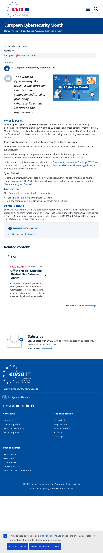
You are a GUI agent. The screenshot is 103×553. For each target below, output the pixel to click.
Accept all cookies (17, 546)
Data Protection (62, 428)
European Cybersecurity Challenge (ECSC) (74, 162)
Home (7, 31)
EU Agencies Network (19, 397)
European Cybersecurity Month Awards (34, 67)
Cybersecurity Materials (23, 234)
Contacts (8, 420)
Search (95, 12)
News (12, 256)
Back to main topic (17, 46)
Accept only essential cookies (45, 546)
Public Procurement (14, 428)
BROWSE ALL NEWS (75, 305)
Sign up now (34, 348)
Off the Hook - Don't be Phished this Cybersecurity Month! (28, 274)
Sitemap (58, 436)
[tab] (12, 257)
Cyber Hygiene (27, 31)
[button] (88, 9)
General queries (12, 424)
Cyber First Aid (24, 184)
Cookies (58, 432)
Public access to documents (18, 470)
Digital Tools (10, 462)
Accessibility (60, 420)
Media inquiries (11, 432)
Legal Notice (60, 424)
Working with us (12, 466)
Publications (10, 454)
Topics (15, 31)
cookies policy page (51, 536)
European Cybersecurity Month (20, 55)
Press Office (10, 458)
